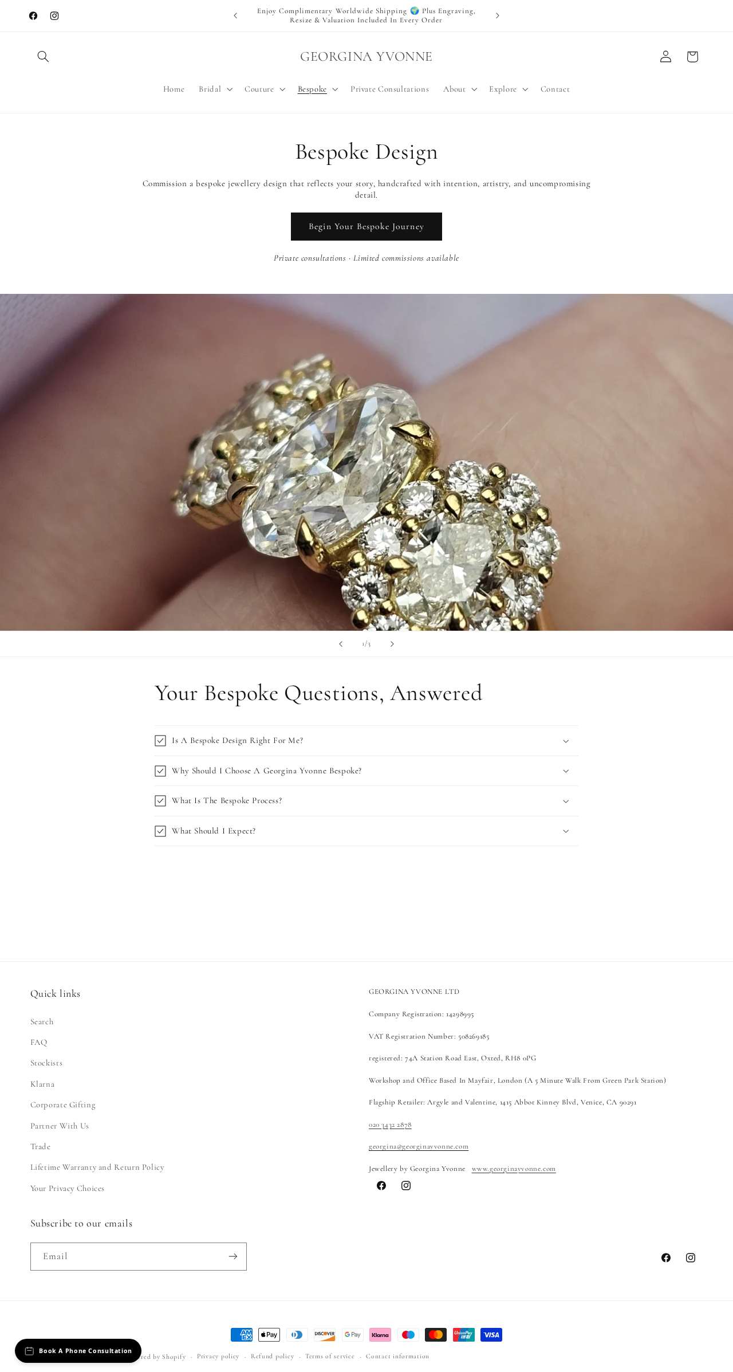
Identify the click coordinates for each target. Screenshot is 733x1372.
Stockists (46, 1062)
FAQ (39, 1042)
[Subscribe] (232, 1256)
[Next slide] (392, 643)
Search (42, 1021)
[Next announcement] (497, 15)
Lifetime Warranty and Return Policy (97, 1167)
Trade (40, 1146)
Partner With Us (59, 1125)
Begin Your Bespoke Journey (366, 226)
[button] (43, 57)
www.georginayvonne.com (514, 1168)
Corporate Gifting (63, 1104)
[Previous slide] (340, 643)
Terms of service (330, 1357)
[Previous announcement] (235, 15)
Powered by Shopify (155, 1357)
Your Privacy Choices (67, 1187)
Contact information (397, 1357)
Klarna (42, 1083)
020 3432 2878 (390, 1124)
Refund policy (272, 1357)
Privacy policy (218, 1357)
